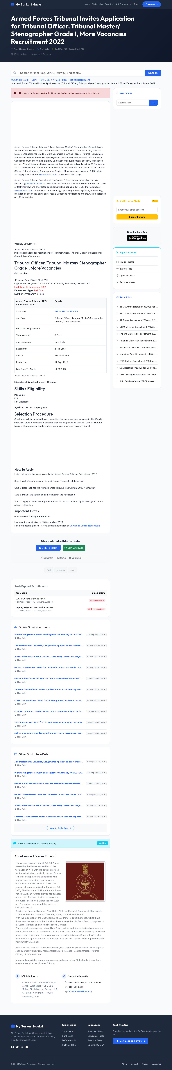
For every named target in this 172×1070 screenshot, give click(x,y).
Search (153, 72)
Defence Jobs (69, 1040)
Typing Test (126, 268)
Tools (136, 4)
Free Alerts (152, 4)
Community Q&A (96, 1045)
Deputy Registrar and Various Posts (34, 607)
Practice (109, 4)
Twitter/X (61, 558)
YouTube (76, 558)
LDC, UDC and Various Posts (30, 598)
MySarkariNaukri (19, 79)
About (124, 1064)
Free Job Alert (95, 1031)
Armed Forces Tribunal (66, 311)
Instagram (48, 558)
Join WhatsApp (76, 547)
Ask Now (102, 843)
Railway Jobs (69, 1045)
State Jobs (97, 4)
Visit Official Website (79, 991)
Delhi (34, 79)
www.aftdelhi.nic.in (47, 174)
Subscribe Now (137, 217)
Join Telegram (49, 547)
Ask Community (123, 4)
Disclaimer (156, 1064)
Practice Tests (95, 1040)
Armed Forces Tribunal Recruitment (71, 79)
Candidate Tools (96, 1036)
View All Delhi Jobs (59, 828)
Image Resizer (127, 262)
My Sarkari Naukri (28, 4)
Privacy (145, 1064)
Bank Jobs (67, 1036)
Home (87, 4)
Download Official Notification (85, 525)
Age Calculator (127, 275)
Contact (134, 1064)
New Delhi (45, 79)
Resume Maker (127, 282)
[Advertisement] (60, 123)
